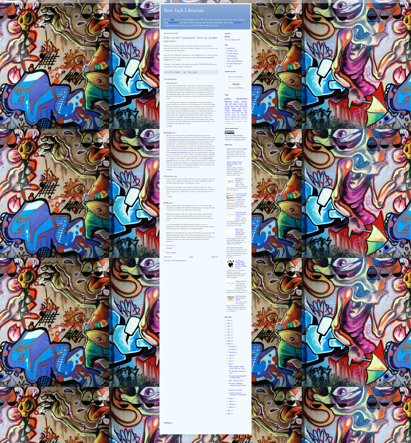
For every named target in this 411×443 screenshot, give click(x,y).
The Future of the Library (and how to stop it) (240, 214)
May (230, 364)
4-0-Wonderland (231, 56)
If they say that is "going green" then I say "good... (237, 367)
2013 (229, 329)
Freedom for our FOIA (235, 390)
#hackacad (237, 119)
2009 (229, 341)
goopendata (228, 121)
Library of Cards (240, 281)
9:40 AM (169, 170)
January (231, 407)
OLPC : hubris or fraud (236, 381)
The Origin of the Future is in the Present (240, 298)
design (227, 106)
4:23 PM (169, 126)
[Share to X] (192, 72)
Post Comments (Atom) (179, 260)
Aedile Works (231, 48)
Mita (172, 19)
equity (234, 108)
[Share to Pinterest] (196, 72)
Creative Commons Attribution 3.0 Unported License (235, 138)
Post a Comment (171, 253)
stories (227, 117)
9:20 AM (169, 248)
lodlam (245, 121)
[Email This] (188, 72)
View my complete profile (233, 40)
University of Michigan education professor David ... (237, 385)
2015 (229, 323)
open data (240, 113)
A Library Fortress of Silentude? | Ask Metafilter (237, 394)
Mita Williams (237, 135)
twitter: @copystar (232, 58)
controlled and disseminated (178, 152)
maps (232, 119)
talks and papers (231, 104)
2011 (229, 335)
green (201, 46)
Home (191, 257)
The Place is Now (232, 51)
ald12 (245, 119)
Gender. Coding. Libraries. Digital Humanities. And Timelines (235, 164)
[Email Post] (184, 72)
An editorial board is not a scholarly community (241, 195)
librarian (237, 22)
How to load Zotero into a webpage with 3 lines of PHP (240, 231)
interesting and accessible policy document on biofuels (186, 140)
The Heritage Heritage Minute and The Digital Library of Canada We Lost (240, 264)
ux (233, 123)
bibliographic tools (239, 110)
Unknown (169, 133)
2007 (229, 411)
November (232, 349)
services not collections (239, 115)
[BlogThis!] (190, 72)
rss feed (229, 66)
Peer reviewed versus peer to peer (237, 372)
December (232, 346)
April (231, 398)
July (230, 358)
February (232, 404)
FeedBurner (240, 88)
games (228, 98)
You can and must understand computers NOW (237, 377)
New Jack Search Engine (234, 63)
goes (197, 46)
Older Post (214, 257)
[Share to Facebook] (194, 72)
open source (234, 106)
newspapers (232, 117)
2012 (229, 332)
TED (245, 113)
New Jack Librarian (184, 10)
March (231, 401)
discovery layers (230, 113)
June (230, 361)
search (240, 104)
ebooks (227, 108)
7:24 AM (169, 196)
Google (227, 110)
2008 (229, 344)
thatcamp (227, 119)
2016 (229, 320)
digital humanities (242, 117)
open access (242, 108)
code (245, 104)
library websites (240, 101)
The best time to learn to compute (237, 149)
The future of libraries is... (239, 180)
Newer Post (167, 257)
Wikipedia (243, 106)
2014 (229, 326)
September (232, 352)
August (231, 355)
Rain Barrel (174, 22)
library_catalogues (237, 121)
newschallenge (228, 123)
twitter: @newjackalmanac (235, 61)
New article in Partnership (235, 248)
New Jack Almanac (232, 53)
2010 (229, 338)
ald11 (242, 119)
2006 (229, 414)
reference (227, 115)
